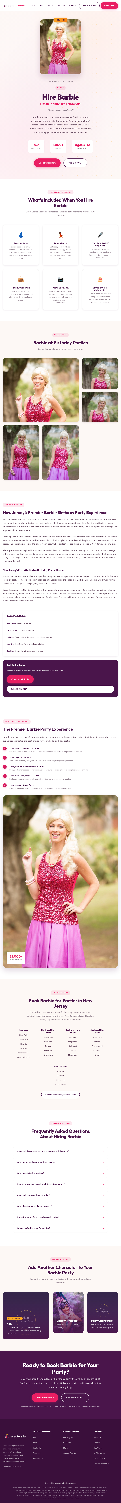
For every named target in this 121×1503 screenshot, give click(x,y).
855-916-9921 (89, 5)
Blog (41, 5)
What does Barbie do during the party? (34, 1206)
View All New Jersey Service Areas (60, 1094)
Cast (33, 5)
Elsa (34, 1437)
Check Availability (20, 679)
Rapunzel (36, 1453)
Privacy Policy (99, 1458)
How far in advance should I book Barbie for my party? (41, 1184)
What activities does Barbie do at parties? (36, 1162)
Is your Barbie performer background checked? (38, 1217)
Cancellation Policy (101, 1463)
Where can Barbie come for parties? (33, 1228)
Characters (21, 5)
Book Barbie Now (47, 162)
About (50, 5)
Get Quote (109, 5)
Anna (35, 1443)
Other (62, 81)
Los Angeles (68, 1437)
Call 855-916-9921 (19, 689)
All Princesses (38, 1458)
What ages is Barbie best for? (30, 1173)
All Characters (99, 1453)
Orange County (69, 1453)
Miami (65, 1448)
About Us (97, 1437)
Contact (72, 5)
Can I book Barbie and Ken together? (33, 1195)
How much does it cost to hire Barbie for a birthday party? (43, 1151)
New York (67, 1443)
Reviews (61, 5)
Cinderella (37, 1448)
